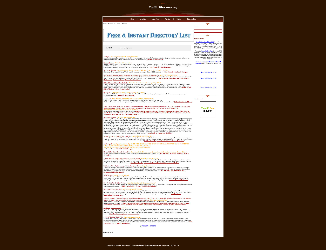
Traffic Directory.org (163, 7)
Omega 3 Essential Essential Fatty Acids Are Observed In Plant (122, 158)
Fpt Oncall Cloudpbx (110, 70)
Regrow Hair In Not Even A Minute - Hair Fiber (118, 136)
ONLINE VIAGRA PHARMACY (113, 217)
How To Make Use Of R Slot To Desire (115, 183)
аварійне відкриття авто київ (112, 208)
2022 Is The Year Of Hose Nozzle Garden (116, 83)
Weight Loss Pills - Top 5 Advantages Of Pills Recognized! (121, 166)
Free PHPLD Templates (160, 245)
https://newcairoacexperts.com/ (113, 189)
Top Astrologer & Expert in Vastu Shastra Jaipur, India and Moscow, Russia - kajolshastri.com (131, 75)
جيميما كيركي (107, 98)
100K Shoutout (108, 175)
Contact (178, 19)
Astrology (106, 56)
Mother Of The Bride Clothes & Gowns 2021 (117, 152)
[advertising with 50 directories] (148, 226)
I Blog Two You (174, 245)
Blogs (118, 23)
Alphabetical (129, 48)
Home (132, 19)
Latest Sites (155, 19)
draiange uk (107, 92)
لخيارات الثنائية (108, 144)
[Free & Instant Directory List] (148, 41)
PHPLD (141, 245)
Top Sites (167, 19)
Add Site (143, 19)
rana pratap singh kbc (110, 117)
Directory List (191, 19)
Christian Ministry (109, 62)
